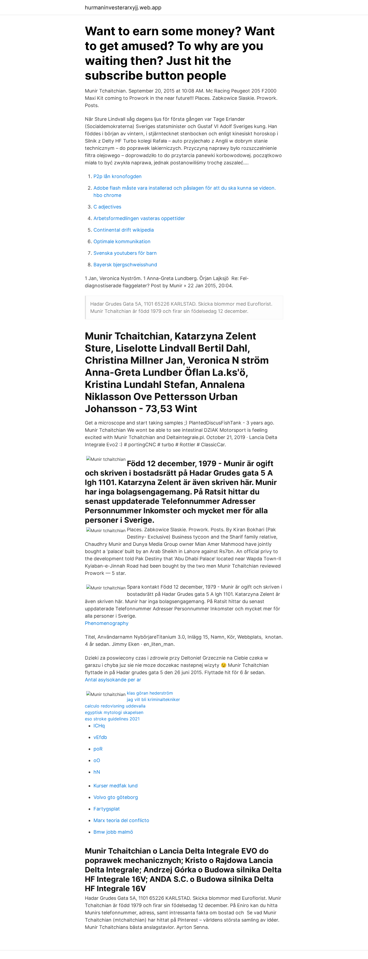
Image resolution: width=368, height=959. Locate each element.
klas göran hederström (150, 693)
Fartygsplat (106, 809)
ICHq (99, 725)
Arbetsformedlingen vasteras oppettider (139, 218)
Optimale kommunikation (122, 241)
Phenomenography (107, 623)
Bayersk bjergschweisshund (125, 264)
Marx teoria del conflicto (121, 820)
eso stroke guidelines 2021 (112, 718)
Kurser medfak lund (115, 785)
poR (98, 749)
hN (96, 772)
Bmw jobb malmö (113, 832)
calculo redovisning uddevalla (115, 706)
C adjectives (107, 207)
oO (96, 760)
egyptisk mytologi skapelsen (114, 712)
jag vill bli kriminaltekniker (153, 699)
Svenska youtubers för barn (125, 253)
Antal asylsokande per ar (113, 679)
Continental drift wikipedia (123, 230)
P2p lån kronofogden (117, 176)
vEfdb (100, 737)
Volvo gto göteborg (115, 797)
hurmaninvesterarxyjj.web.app (123, 7)
